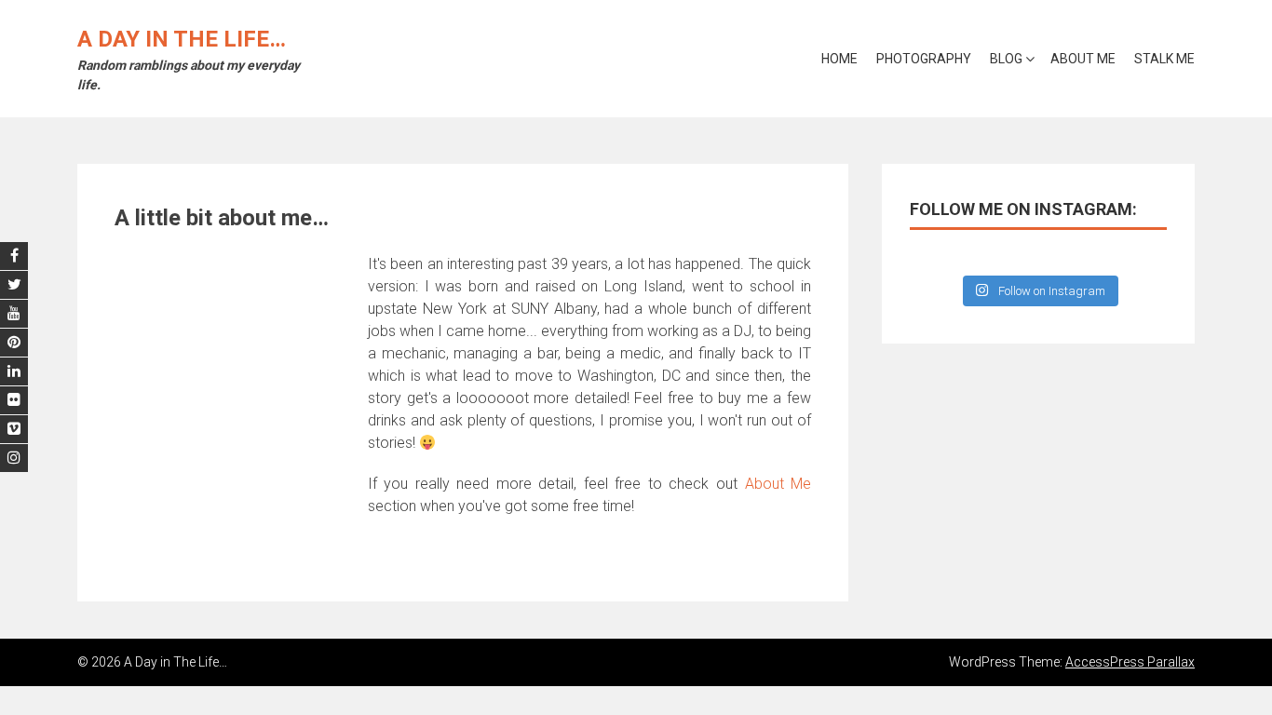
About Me (1083, 58)
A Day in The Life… (181, 39)
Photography (923, 58)
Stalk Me (1164, 58)
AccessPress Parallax (1130, 661)
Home (839, 58)
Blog (1006, 58)
